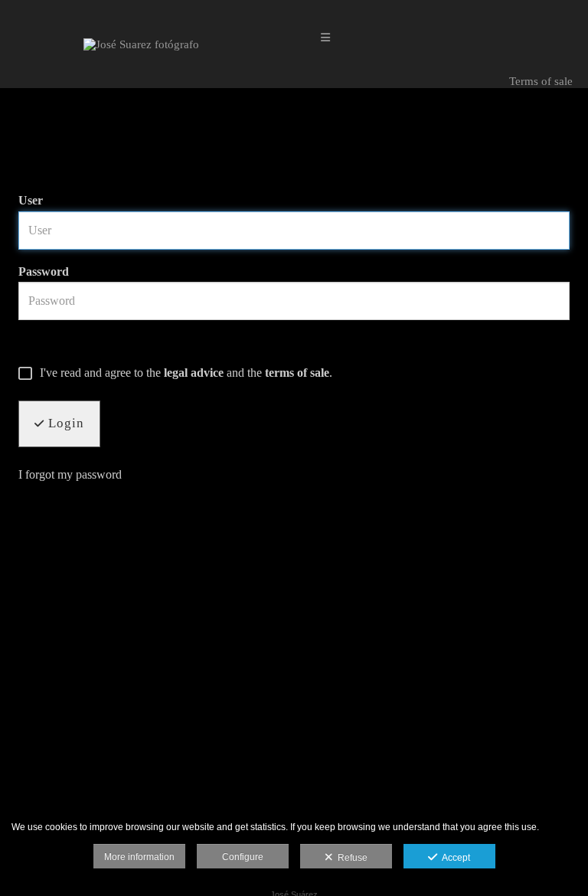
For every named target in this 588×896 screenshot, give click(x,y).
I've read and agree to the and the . (186, 372)
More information (139, 857)
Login (64, 423)
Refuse (350, 857)
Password (43, 271)
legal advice (194, 372)
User (30, 200)
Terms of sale (539, 81)
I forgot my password (70, 474)
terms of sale (297, 372)
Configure (242, 857)
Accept (453, 857)
